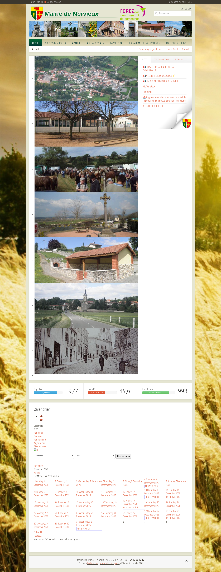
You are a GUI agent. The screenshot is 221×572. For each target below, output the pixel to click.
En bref (144, 59)
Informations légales (110, 563)
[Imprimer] (41, 416)
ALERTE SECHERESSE (153, 106)
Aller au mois (40, 446)
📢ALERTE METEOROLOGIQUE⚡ (159, 75)
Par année (38, 432)
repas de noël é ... (131, 507)
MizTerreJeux (149, 86)
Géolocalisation (161, 59)
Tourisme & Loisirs (176, 43)
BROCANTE (148, 92)
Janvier (37, 472)
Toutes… (38, 535)
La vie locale (117, 43)
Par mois (38, 436)
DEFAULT (38, 532)
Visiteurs (179, 59)
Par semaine (40, 439)
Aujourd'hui (39, 443)
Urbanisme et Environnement (145, 43)
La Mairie (76, 43)
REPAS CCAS (151, 486)
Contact (185, 49)
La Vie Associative (95, 43)
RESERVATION (152, 497)
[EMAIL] (41, 419)
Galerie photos (54, 2)
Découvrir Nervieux (55, 43)
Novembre (38, 465)
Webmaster (92, 563)
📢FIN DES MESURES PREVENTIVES (160, 81)
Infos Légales (36, 2)
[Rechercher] (38, 450)
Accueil (36, 43)
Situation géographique (150, 49)
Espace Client (171, 49)
